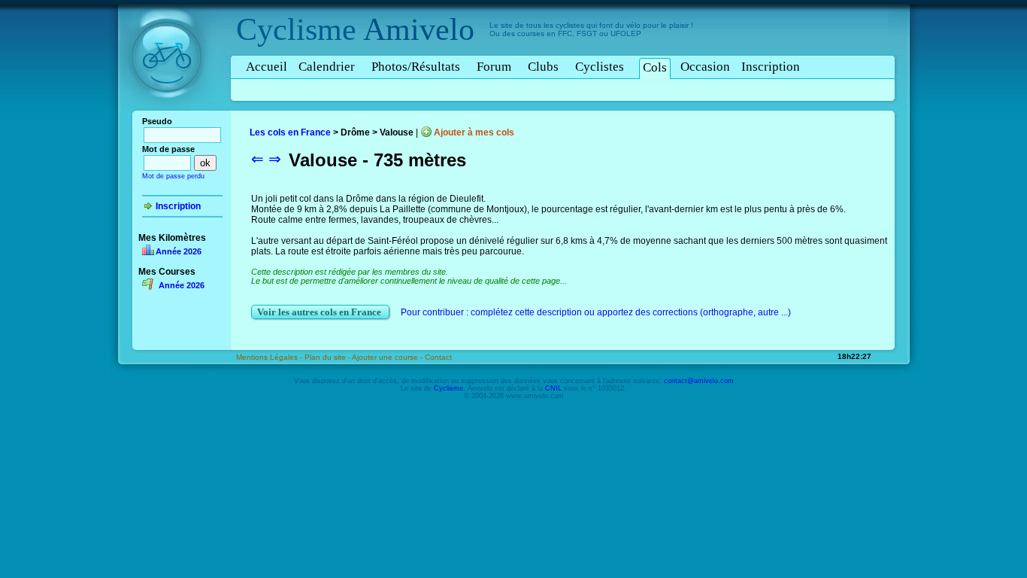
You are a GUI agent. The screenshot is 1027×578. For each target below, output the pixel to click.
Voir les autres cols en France (320, 312)
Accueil (266, 66)
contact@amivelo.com (699, 381)
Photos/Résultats (415, 66)
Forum (494, 66)
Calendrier (326, 66)
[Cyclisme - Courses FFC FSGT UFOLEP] (171, 113)
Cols (655, 67)
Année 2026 (178, 251)
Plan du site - (328, 357)
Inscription (770, 66)
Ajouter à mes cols (474, 132)
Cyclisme (296, 29)
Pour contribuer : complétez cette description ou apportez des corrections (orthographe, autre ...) (596, 312)
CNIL (553, 388)
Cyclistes (599, 66)
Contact (438, 357)
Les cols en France (290, 132)
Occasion (705, 66)
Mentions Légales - (270, 357)
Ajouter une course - (388, 357)
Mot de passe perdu (173, 176)
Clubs (543, 66)
